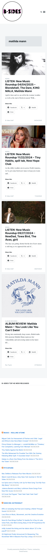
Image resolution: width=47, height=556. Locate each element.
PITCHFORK (9, 468)
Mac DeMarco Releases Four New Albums (16, 473)
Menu (44, 12)
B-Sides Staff (9, 120)
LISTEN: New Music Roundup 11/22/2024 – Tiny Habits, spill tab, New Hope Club (23, 159)
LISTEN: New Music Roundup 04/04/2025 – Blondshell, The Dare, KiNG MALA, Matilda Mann (22, 86)
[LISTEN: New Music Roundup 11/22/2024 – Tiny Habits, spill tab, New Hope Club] (23, 136)
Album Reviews (11, 321)
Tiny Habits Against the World (12, 450)
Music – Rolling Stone (14, 433)
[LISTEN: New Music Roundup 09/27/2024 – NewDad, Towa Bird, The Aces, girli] (23, 212)
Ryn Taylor (8, 365)
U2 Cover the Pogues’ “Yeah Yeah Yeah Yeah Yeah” (20, 494)
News (7, 78)
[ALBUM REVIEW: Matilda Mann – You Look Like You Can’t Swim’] (23, 295)
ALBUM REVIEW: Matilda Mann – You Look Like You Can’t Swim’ (21, 327)
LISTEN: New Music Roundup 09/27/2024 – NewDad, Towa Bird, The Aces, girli (20, 234)
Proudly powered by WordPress (17, 549)
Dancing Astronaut (13, 503)
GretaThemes (23, 551)
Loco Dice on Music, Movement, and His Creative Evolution (23, 514)
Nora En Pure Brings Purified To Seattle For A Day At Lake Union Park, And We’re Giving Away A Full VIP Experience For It (23, 522)
